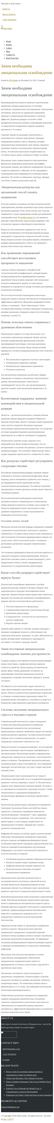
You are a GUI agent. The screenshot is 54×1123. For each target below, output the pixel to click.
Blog (8, 51)
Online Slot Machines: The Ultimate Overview (24, 1078)
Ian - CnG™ (9, 1119)
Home (8, 41)
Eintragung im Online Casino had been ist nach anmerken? (29, 1095)
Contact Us (10, 55)
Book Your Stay (12, 58)
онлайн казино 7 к (28, 217)
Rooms (9, 45)
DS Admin (13, 80)
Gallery (9, 48)
